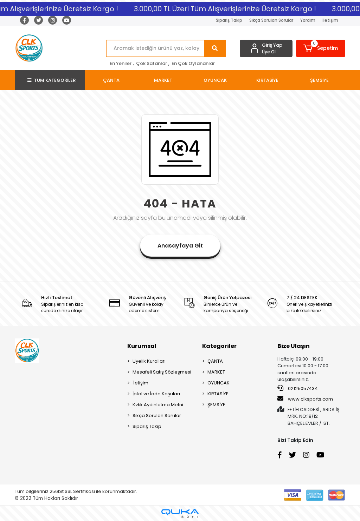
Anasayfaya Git (180, 246)
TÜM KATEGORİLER (55, 80)
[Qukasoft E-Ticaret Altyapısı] (180, 513)
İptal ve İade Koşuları (156, 393)
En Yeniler (120, 63)
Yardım (307, 20)
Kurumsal (141, 346)
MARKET (216, 372)
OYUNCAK (218, 383)
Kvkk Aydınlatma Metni (158, 404)
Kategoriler (219, 346)
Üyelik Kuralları (149, 361)
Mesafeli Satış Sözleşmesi (162, 372)
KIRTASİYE (218, 393)
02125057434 (302, 388)
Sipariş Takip (229, 20)
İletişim (330, 20)
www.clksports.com (310, 399)
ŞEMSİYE (216, 404)
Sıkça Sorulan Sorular (271, 20)
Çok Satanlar (151, 63)
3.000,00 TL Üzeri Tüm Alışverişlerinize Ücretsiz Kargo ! (221, 9)
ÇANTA (215, 361)
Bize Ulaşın (293, 346)
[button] (320, 48)
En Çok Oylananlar (193, 63)
